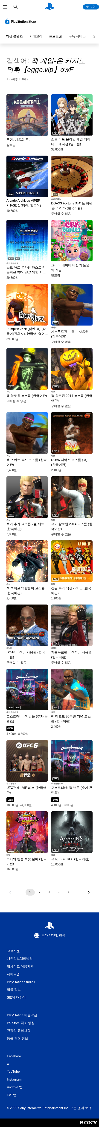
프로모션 (55, 36)
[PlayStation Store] (21, 21)
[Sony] (88, 1126)
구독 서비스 (77, 36)
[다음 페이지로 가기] (89, 892)
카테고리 (35, 36)
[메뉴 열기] (5, 7)
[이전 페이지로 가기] (10, 892)
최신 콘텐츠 (14, 36)
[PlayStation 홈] (49, 6)
